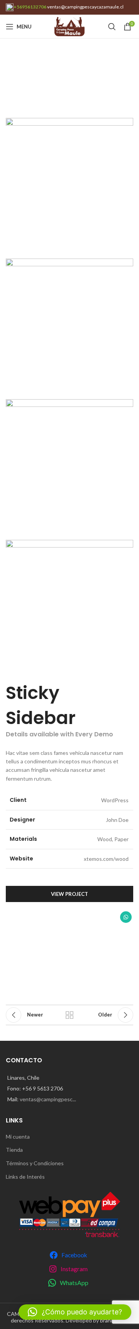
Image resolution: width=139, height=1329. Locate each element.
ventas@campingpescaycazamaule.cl (85, 7)
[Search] (112, 26)
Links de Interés (25, 1176)
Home (12, 84)
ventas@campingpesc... (48, 1099)
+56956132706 (30, 7)
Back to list (69, 1015)
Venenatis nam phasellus (56, 84)
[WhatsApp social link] (126, 917)
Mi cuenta (18, 1136)
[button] (75, 1312)
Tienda (14, 1149)
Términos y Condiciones (35, 1163)
